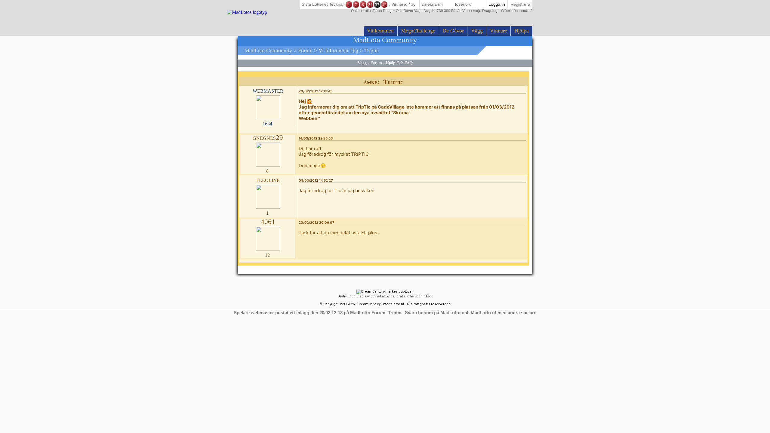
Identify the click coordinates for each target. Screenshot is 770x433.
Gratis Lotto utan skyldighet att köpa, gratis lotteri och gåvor (385, 296)
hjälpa (521, 31)
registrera (520, 4)
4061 (268, 222)
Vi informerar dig (338, 51)
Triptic (371, 51)
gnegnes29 (268, 137)
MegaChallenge (418, 31)
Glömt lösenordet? (441, 11)
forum (305, 51)
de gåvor (453, 31)
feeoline (268, 179)
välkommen (380, 31)
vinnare (498, 31)
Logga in (496, 4)
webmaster (268, 90)
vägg (477, 31)
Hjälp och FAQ (399, 62)
